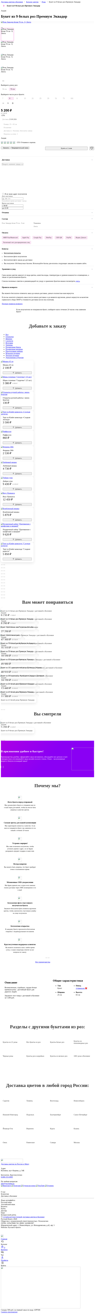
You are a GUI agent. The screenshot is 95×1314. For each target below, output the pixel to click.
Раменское (30, 1142)
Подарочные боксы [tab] (13, 347)
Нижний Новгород (10, 1115)
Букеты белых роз (57, 1042)
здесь (78, 281)
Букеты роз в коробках (35, 1056)
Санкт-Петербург (80, 1115)
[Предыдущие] (2, 27)
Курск (52, 1129)
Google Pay (37, 237)
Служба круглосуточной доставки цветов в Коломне (23, 1217)
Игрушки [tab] (9, 343)
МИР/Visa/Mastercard (10, 237)
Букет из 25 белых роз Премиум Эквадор (17, 689)
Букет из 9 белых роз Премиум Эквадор (16, 728)
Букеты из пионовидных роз (81, 1042)
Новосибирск (79, 1101)
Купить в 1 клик (66, 148)
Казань (76, 1129)
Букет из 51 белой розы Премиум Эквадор (17, 681)
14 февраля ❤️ (81, 988)
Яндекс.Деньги (81, 237)
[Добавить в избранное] (91, 148)
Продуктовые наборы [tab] (14, 351)
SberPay (48, 237)
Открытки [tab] (10, 337)
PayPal (68, 237)
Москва (77, 1142)
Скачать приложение (9, 1312)
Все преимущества (42, 962)
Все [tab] (7, 335)
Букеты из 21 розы (10, 1042)
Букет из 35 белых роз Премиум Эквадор (17, 656)
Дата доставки (7, 196)
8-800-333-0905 (7, 1177)
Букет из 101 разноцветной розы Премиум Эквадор (21, 665)
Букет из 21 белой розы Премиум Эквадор (17, 697)
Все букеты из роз (33, 1042)
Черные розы (8, 1056)
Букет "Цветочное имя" (10, 633)
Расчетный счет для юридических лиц (16, 242)
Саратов (6, 1101)
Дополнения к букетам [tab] (15, 358)
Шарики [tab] (9, 339)
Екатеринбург (55, 1115)
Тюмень (29, 1101)
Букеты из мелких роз (58, 1056)
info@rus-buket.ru (7, 1184)
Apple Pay (25, 237)
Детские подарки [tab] (12, 355)
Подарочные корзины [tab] (14, 349)
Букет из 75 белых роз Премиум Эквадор (17, 648)
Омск (5, 1142)
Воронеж (30, 1129)
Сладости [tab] (9, 341)
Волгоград (54, 1101)
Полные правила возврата (12, 304)
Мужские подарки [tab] (13, 353)
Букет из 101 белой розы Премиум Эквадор (18, 640)
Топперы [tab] (9, 345)
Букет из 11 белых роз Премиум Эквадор (17, 616)
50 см (4, 89)
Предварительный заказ (19, 148)
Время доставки (8, 203)
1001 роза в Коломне (82, 1056)
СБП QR (59, 237)
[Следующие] (4, 564)
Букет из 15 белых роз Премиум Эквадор (17, 624)
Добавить (18, 373)
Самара (53, 1142)
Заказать (6, 148)
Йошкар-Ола (8, 1129)
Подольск (30, 1115)
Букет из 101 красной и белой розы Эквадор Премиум (22, 673)
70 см (12, 89)
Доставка (9, 119)
